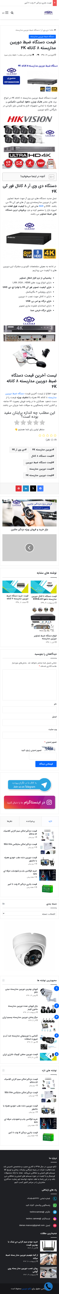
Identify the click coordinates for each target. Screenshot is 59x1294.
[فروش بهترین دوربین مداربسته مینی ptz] (48, 995)
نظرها (9, 821)
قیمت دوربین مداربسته (40, 469)
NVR (41, 206)
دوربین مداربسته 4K (42, 450)
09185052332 (33, 1198)
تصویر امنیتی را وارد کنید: (31, 750)
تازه (50, 821)
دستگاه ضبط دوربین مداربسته (27, 30)
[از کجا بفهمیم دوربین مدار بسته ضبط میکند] (48, 1259)
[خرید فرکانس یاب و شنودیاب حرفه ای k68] (47, 875)
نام (55, 704)
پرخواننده (30, 821)
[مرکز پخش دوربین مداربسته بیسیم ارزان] (48, 1024)
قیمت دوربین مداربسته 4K (39, 475)
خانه (52, 30)
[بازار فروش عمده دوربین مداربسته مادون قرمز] (48, 1009)
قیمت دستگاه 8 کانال (41, 456)
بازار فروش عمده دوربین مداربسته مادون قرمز (23, 1007)
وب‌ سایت (52, 729)
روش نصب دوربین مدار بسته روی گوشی (23, 1270)
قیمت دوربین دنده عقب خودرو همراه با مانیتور (20, 859)
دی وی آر (44, 30)
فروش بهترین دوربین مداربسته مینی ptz (21, 991)
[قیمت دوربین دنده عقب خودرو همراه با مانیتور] (47, 861)
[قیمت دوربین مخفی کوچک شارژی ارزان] (48, 1057)
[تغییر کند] (48, 12)
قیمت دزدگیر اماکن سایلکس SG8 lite (20, 844)
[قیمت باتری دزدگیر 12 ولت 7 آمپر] (47, 888)
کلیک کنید (30, 1205)
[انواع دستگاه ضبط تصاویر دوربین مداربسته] (44, 620)
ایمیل (54, 716)
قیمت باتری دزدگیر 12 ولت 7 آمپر (22, 884)
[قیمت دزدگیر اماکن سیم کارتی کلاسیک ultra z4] (47, 835)
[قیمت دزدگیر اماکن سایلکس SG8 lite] (47, 848)
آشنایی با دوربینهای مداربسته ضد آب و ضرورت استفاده (20, 1037)
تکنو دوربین (26, 1288)
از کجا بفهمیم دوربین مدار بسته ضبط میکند (22, 1256)
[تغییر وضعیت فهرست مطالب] (50, 176)
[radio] (42, 423)
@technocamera (37, 1212)
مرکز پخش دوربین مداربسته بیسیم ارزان (20, 1017)
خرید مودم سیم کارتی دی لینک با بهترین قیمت (23, 1243)
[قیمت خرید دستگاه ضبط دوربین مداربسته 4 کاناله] (15, 587)
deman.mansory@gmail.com (32, 1225)
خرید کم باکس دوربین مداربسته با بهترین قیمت (32, 2)
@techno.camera (33, 1218)
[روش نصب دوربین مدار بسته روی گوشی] (48, 1272)
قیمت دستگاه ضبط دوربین (39, 462)
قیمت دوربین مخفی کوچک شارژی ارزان (20, 1054)
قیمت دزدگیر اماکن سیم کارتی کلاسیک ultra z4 (20, 832)
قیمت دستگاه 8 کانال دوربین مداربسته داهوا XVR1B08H (44, 598)
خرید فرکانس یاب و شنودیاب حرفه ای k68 (20, 872)
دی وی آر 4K (18, 450)
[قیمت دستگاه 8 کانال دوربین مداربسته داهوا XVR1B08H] (44, 587)
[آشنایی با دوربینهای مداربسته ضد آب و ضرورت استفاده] (48, 1042)
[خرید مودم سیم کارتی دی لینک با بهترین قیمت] (48, 1246)
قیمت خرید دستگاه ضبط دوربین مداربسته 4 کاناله (17, 597)
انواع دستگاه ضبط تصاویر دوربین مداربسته (45, 637)
